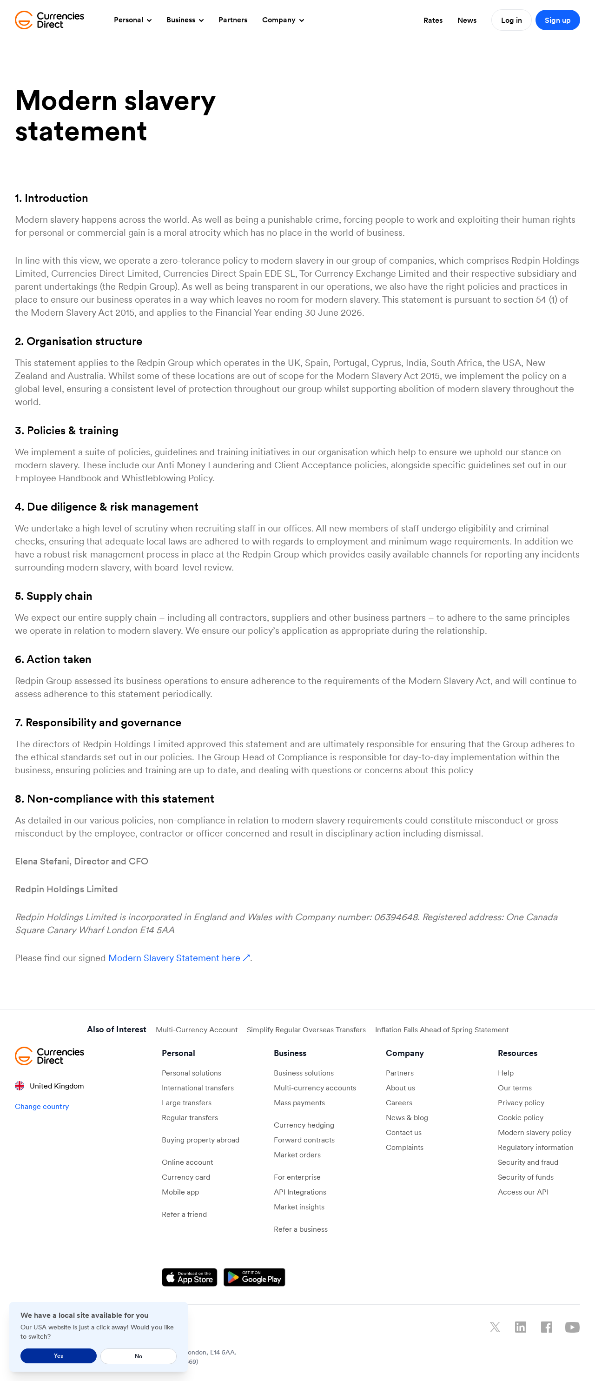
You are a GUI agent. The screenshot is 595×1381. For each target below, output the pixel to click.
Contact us (404, 1132)
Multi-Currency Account (197, 1029)
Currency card (186, 1177)
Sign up (558, 20)
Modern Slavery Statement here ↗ (179, 958)
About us (400, 1087)
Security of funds (526, 1177)
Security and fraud (528, 1162)
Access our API (523, 1191)
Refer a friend (184, 1214)
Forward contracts (304, 1139)
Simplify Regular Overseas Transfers (306, 1029)
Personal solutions (191, 1072)
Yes (58, 1355)
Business (181, 19)
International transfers (198, 1087)
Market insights (299, 1206)
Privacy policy (521, 1102)
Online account (187, 1162)
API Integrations (300, 1191)
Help (506, 1072)
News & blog (407, 1117)
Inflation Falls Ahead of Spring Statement (442, 1029)
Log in (511, 20)
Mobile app (180, 1191)
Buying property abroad (200, 1139)
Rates (433, 20)
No (138, 1356)
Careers (399, 1102)
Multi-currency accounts (315, 1087)
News (466, 20)
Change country (42, 1106)
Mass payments (299, 1102)
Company (280, 19)
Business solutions (304, 1072)
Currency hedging (304, 1124)
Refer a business (301, 1229)
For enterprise (297, 1177)
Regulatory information (536, 1147)
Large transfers (187, 1102)
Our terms (515, 1087)
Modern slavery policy (534, 1132)
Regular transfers (190, 1117)
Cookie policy (520, 1117)
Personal (129, 19)
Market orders (297, 1154)
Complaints (404, 1147)
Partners (232, 19)
